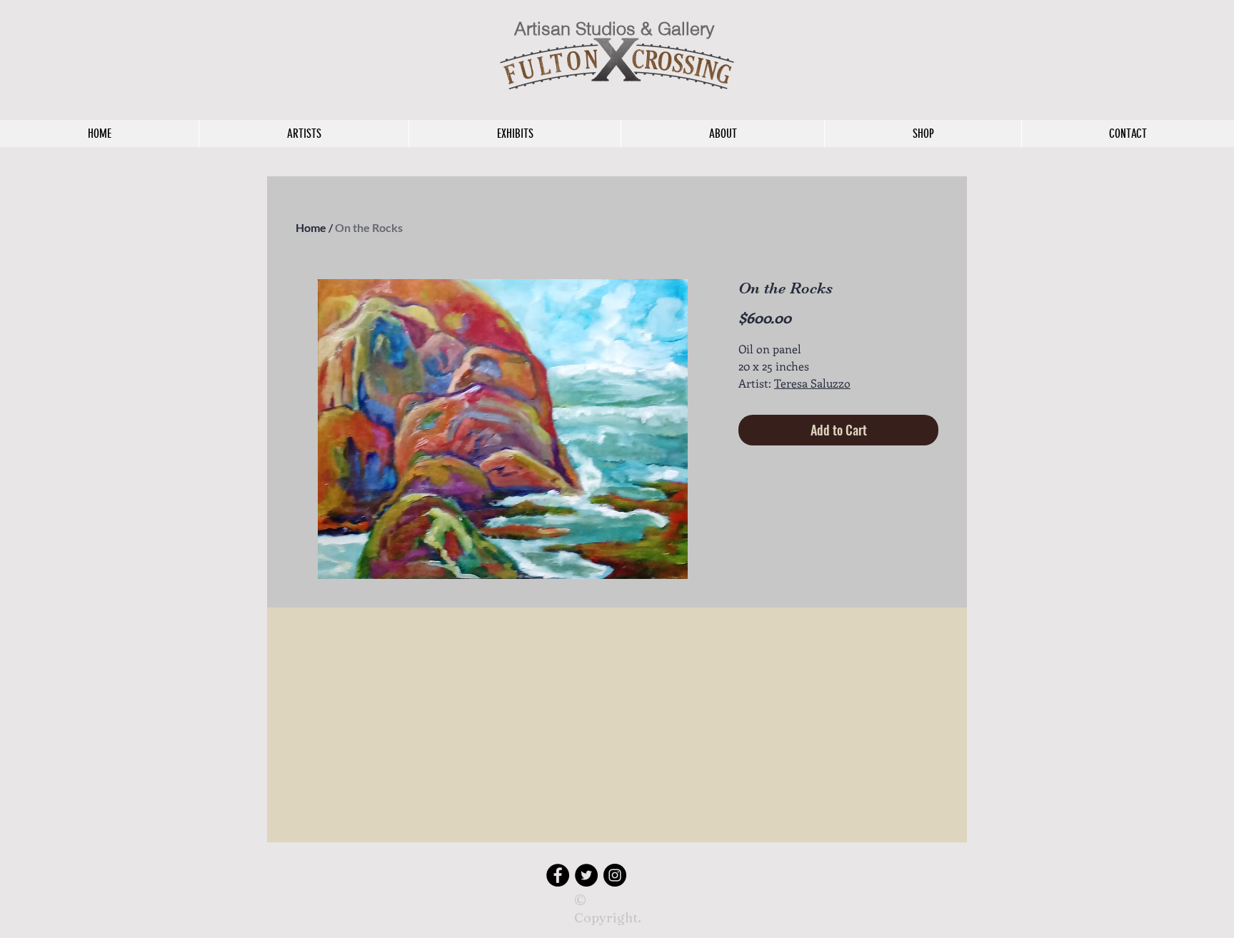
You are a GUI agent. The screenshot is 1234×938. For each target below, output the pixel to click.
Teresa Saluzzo (812, 382)
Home (311, 227)
